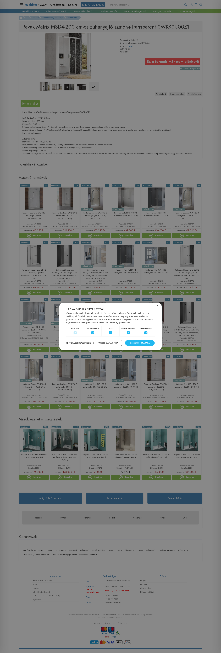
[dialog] (110, 326)
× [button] (157, 306)
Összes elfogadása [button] (140, 343)
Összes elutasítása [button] (108, 343)
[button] (78, 343)
